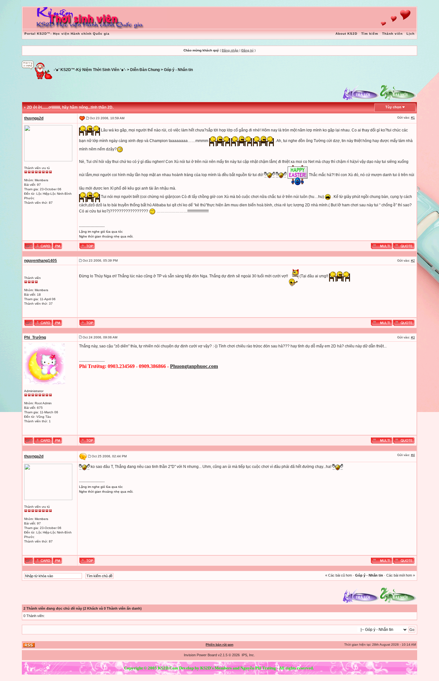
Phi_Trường (35, 337)
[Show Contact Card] (43, 245)
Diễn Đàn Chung (145, 69)
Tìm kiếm (369, 33)
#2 (413, 260)
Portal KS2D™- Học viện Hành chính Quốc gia (67, 33)
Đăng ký (247, 50)
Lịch (411, 33)
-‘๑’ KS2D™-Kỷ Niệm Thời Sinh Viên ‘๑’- (90, 69)
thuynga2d (33, 118)
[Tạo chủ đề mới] (398, 92)
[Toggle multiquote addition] (382, 245)
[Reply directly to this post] (404, 245)
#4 (413, 455)
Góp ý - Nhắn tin (178, 69)
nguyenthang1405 (40, 260)
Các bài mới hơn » (400, 575)
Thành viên (392, 33)
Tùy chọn (393, 107)
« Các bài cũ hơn (338, 575)
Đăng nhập (230, 50)
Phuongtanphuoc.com (194, 366)
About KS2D (346, 33)
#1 (413, 117)
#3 (413, 337)
